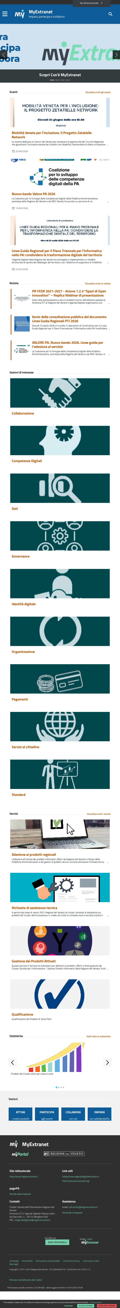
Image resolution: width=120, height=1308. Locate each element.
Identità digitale (24, 604)
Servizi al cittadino (25, 746)
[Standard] (60, 774)
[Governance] (60, 536)
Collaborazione (23, 413)
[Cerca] (110, 14)
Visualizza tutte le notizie (97, 283)
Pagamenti (20, 699)
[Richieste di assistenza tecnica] (60, 887)
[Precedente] (3, 54)
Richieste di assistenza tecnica (34, 907)
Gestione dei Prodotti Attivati (34, 961)
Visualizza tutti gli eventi (97, 92)
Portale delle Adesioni (20, 1194)
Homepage (14, 1260)
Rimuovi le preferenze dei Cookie (26, 1280)
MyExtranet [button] (35, 1144)
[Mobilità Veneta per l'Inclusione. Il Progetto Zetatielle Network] (60, 112)
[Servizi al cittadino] (60, 726)
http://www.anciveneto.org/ (76, 1181)
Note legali (14, 1264)
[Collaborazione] (60, 393)
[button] (4, 14)
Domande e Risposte (72, 1212)
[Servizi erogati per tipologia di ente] (68, 1057)
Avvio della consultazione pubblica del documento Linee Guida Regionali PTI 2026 (69, 319)
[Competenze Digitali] (60, 440)
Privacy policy (95, 1302)
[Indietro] (12, 1062)
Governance (21, 556)
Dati (15, 508)
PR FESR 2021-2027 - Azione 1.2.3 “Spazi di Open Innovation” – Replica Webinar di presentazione (69, 293)
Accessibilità (27, 1260)
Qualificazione (22, 1014)
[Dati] (60, 488)
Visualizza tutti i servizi (98, 814)
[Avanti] (107, 1062)
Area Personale (57, 1242)
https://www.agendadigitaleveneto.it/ (80, 1176)
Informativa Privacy (71, 1260)
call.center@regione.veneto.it (83, 1207)
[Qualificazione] (60, 994)
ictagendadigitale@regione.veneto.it (32, 1220)
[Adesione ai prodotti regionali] (60, 834)
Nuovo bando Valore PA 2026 (33, 193)
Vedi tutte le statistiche (98, 1036)
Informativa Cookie (91, 1260)
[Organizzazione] (60, 631)
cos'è (89, 1239)
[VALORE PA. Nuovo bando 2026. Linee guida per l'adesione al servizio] (23, 350)
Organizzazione (23, 651)
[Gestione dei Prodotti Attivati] (60, 940)
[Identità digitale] (60, 583)
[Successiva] (116, 54)
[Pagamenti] (60, 679)
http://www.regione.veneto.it (24, 1176)
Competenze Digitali (27, 460)
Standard (18, 794)
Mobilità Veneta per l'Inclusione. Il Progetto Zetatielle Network (52, 135)
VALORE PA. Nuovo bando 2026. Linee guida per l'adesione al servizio (67, 344)
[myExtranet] (90, 1242)
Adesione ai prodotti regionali (34, 854)
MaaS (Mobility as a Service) (60, 75)
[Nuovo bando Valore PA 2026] (60, 173)
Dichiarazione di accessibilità (48, 1260)
